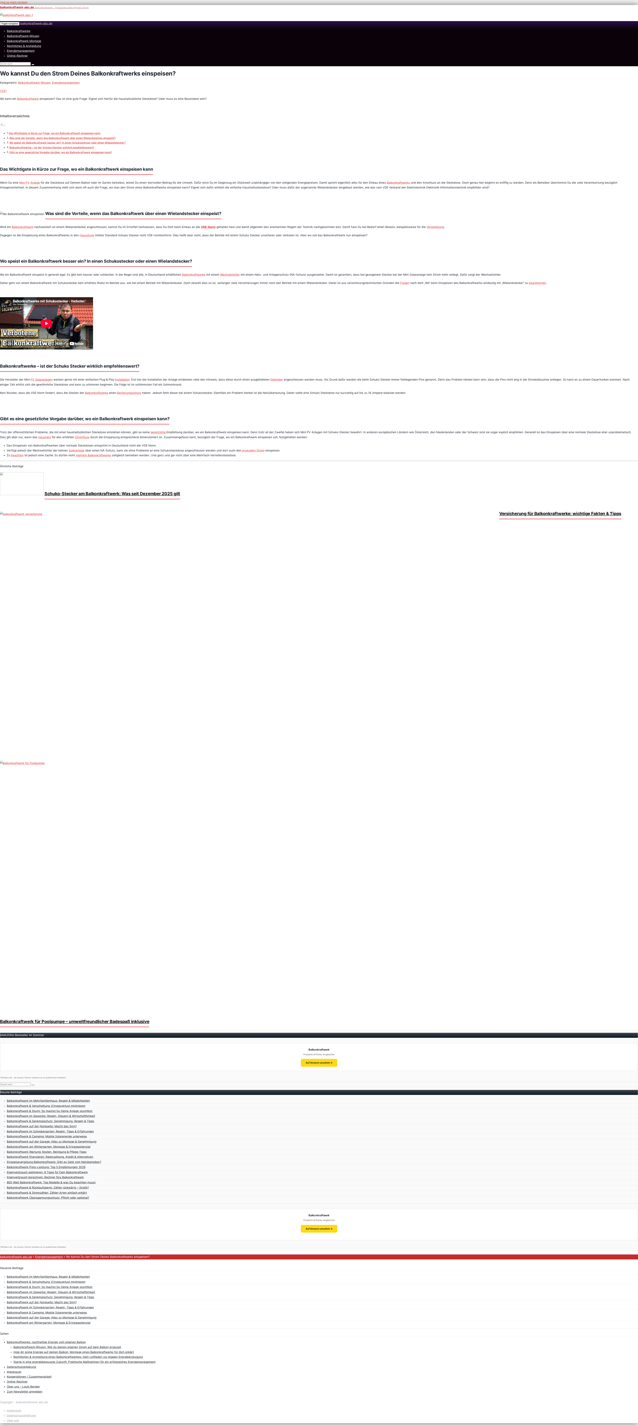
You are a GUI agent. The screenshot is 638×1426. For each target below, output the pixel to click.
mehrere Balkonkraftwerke (93, 455)
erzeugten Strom (253, 450)
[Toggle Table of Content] (2, 125)
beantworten (537, 283)
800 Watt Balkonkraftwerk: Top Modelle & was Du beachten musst (51, 1182)
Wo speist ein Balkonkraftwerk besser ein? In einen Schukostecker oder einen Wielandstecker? (67, 142)
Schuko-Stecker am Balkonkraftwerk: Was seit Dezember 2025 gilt (112, 493)
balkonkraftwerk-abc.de (36, 23)
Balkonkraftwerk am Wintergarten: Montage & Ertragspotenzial (48, 1146)
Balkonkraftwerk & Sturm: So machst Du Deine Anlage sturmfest (49, 1111)
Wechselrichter (230, 274)
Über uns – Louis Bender (23, 1386)
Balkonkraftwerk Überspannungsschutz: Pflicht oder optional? (48, 1197)
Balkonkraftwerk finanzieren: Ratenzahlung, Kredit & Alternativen (50, 1157)
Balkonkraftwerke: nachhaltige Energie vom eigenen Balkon (46, 1342)
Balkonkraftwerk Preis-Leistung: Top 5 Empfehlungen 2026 (46, 1167)
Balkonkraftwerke (18, 31)
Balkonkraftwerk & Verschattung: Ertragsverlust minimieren (46, 1106)
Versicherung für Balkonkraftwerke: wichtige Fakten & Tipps (560, 513)
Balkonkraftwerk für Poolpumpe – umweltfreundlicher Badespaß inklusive (74, 1021)
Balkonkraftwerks (398, 182)
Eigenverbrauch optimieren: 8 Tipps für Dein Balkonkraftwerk (47, 1172)
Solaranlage (76, 450)
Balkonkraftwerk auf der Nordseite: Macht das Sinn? (42, 1126)
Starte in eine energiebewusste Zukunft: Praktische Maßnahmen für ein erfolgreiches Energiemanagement (84, 1362)
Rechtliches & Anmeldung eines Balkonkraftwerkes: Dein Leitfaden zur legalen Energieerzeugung (78, 1357)
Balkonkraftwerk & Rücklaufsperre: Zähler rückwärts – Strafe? (48, 1187)
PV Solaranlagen (42, 379)
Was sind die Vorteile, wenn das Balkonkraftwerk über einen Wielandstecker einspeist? (62, 138)
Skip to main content (13, 2)
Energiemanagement (21, 50)
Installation (122, 379)
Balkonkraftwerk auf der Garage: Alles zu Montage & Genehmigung (51, 1141)
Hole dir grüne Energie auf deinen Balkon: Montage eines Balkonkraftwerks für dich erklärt (73, 1352)
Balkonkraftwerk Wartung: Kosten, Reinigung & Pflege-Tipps (47, 1152)
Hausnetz (44, 437)
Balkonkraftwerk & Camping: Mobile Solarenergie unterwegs (47, 1136)
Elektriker (276, 379)
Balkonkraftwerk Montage (24, 41)
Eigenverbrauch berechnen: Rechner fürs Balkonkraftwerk (45, 1177)
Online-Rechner (17, 55)
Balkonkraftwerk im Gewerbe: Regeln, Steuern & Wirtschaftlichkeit (51, 1116)
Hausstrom (87, 235)
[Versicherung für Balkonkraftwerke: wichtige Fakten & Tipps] (249, 514)
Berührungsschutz (129, 393)
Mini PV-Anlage (29, 182)
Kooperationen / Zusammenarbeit (29, 1376)
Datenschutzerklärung (21, 1367)
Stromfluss (82, 437)
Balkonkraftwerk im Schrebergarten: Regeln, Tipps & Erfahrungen (50, 1131)
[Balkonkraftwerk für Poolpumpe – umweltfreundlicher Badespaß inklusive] (249, 763)
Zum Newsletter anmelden (24, 1391)
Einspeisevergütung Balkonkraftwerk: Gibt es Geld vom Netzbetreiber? (54, 1162)
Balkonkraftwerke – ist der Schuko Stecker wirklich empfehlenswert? (51, 147)
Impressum (14, 1372)
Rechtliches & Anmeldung (24, 46)
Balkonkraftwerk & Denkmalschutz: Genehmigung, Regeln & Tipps (50, 1121)
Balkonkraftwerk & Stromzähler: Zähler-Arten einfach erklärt (47, 1192)
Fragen (404, 283)
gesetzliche (158, 432)
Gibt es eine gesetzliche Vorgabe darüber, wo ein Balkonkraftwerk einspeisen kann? (60, 152)
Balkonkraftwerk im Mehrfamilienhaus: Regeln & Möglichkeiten (48, 1100)
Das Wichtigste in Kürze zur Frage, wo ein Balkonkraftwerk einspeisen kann (54, 133)
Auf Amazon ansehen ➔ (319, 1062)
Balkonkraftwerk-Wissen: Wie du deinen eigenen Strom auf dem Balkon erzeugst (67, 1347)
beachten (17, 455)
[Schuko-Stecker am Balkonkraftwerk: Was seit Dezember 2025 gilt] (22, 494)
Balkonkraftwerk (28, 98)
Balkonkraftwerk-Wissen (23, 36)
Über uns (13, 1420)
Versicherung (435, 227)
